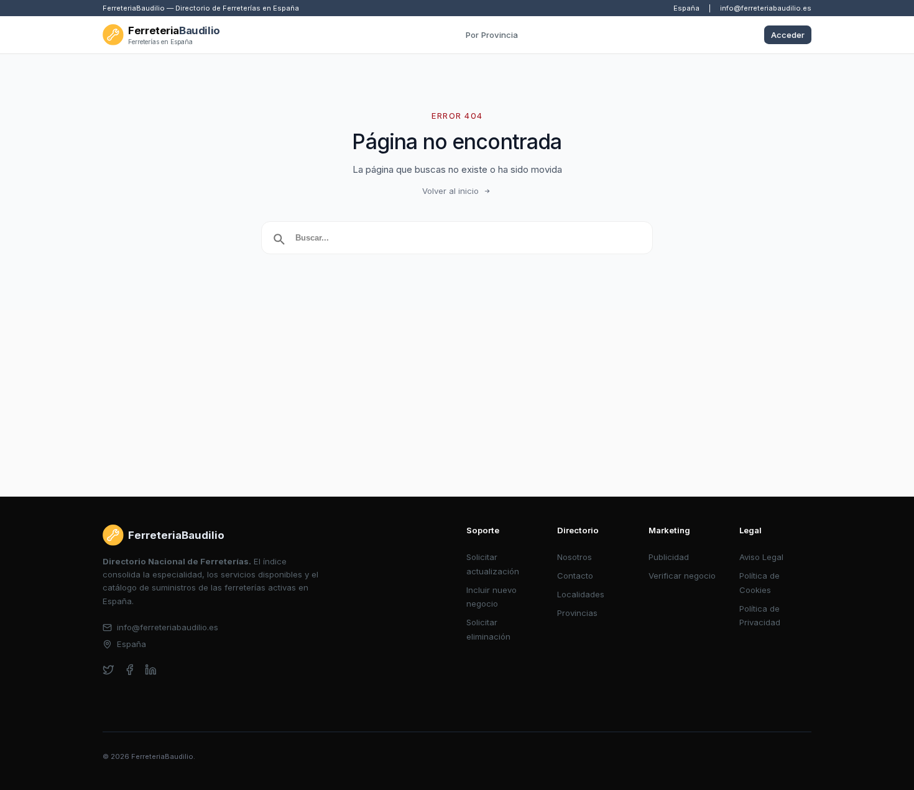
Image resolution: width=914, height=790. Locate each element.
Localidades (580, 594)
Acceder (788, 35)
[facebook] (130, 670)
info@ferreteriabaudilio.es (765, 8)
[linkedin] (151, 670)
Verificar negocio (682, 576)
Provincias (577, 613)
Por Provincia (492, 35)
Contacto (575, 576)
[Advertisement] (457, 403)
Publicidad (669, 557)
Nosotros (574, 557)
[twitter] (108, 670)
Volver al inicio (450, 191)
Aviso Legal (761, 557)
